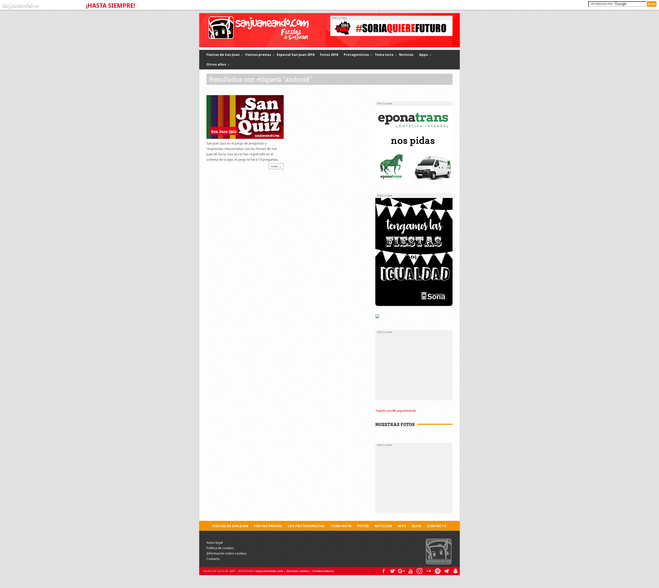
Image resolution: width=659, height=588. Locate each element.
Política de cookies (220, 548)
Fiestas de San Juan (223, 55)
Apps (423, 55)
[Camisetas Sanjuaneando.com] (377, 316)
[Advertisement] (414, 366)
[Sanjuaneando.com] (439, 551)
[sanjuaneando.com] (19, 5)
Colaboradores (323, 571)
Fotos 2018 (329, 54)
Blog (416, 525)
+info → (276, 166)
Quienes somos (297, 571)
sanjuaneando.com (269, 571)
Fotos (363, 525)
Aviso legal (214, 542)
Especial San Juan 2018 (295, 54)
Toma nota (384, 55)
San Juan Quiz (224, 131)
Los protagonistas (306, 525)
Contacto (437, 525)
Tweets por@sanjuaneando (395, 411)
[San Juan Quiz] (245, 117)
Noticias (406, 54)
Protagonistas (356, 55)
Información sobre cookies (226, 553)
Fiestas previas (258, 55)
